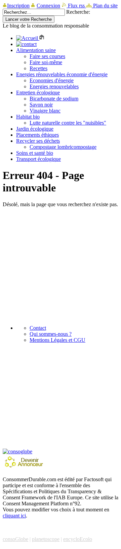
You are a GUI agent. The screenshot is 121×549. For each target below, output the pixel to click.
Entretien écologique (38, 92)
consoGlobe (15, 539)
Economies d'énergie (52, 80)
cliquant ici (14, 515)
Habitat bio (28, 117)
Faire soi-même (46, 62)
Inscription (18, 5)
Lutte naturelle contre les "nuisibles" (68, 123)
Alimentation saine (36, 50)
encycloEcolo (77, 539)
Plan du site (105, 5)
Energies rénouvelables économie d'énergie (62, 74)
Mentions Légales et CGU (57, 340)
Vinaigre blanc (45, 110)
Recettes (38, 68)
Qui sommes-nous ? (51, 334)
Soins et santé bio (34, 153)
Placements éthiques (37, 135)
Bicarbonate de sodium (54, 98)
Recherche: (78, 12)
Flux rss (76, 5)
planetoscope (45, 539)
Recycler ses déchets (38, 141)
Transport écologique (38, 159)
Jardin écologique (34, 129)
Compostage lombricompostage (63, 147)
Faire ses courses (47, 56)
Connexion (48, 5)
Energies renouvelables (54, 86)
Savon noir (41, 104)
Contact (38, 328)
